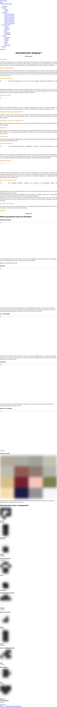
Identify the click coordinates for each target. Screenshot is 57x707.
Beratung (6, 40)
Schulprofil (4, 12)
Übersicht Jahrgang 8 (9, 20)
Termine (6, 11)
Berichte (6, 9)
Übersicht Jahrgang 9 (9, 21)
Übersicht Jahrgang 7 (9, 18)
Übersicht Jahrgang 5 (9, 15)
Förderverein (7, 45)
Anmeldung (4, 6)
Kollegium (6, 39)
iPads (5, 31)
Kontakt (4, 46)
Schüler (6, 42)
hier (16, 263)
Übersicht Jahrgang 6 (9, 17)
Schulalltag (6, 28)
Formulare (6, 29)
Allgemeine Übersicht (9, 14)
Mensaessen (7, 32)
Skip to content (3, 0)
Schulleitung (7, 37)
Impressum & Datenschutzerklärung (13, 706)
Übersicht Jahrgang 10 (9, 23)
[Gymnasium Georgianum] (6, 3)
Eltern (5, 43)
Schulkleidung (7, 34)
